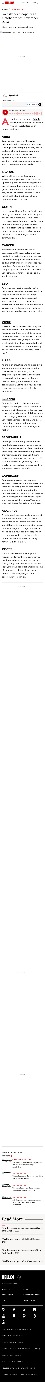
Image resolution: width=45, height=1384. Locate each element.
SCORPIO (8, 399)
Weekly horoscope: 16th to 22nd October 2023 (21, 1240)
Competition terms (10, 1355)
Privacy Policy (9, 1349)
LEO (5, 283)
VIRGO (6, 322)
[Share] (39, 104)
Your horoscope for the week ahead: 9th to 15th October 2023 (21, 1251)
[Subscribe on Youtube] (7, 1316)
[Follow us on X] (27, 1309)
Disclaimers (7, 1329)
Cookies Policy (22, 1329)
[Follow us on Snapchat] (17, 1316)
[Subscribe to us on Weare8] (38, 1316)
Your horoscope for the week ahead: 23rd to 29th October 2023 (22, 1229)
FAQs (25, 1289)
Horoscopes (18, 9)
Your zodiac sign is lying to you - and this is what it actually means (27, 1177)
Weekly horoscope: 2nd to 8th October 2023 (22, 1261)
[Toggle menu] (3, 3)
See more (6, 1156)
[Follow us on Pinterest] (27, 1316)
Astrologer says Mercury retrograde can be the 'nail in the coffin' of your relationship (26, 1202)
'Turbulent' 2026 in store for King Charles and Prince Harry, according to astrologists (27, 1164)
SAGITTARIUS (11, 437)
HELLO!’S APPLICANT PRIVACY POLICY (17, 1368)
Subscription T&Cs (31, 1295)
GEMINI (7, 207)
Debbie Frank (13, 95)
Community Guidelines (12, 1336)
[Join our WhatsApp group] (7, 1322)
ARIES (6, 136)
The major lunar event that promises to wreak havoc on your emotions (26, 1189)
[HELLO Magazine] (9, 3)
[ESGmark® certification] (18, 1277)
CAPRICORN (10, 475)
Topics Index (29, 1300)
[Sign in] (38, 3)
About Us (6, 1289)
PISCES (7, 549)
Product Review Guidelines (25, 1374)
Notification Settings (28, 1349)
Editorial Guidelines (11, 1361)
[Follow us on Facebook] (17, 1309)
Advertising (7, 1295)
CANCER (8, 245)
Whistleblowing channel (14, 1342)
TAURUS (8, 171)
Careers (5, 1374)
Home (5, 9)
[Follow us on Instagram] (7, 1309)
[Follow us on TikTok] (38, 1309)
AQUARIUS (9, 510)
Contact (6, 1300)
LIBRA (6, 360)
